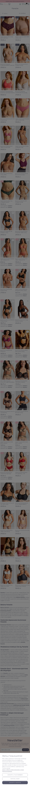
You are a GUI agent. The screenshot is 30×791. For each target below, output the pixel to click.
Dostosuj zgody (15, 778)
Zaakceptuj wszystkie (15, 782)
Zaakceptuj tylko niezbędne (15, 774)
